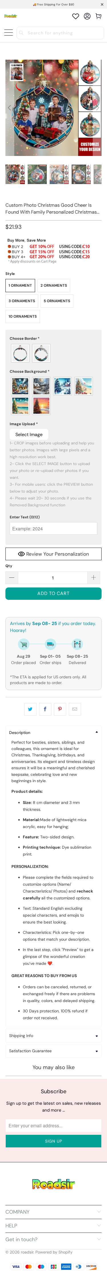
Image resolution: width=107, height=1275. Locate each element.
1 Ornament (20, 285)
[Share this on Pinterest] (60, 709)
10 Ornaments (23, 316)
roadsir (27, 1252)
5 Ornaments (57, 300)
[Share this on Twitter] (30, 709)
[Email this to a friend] (75, 709)
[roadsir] (10, 16)
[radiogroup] (53, 353)
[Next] (97, 108)
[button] (53, 338)
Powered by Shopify (53, 1252)
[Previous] (9, 108)
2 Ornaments (54, 285)
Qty (8, 565)
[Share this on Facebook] (45, 709)
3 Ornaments (22, 300)
